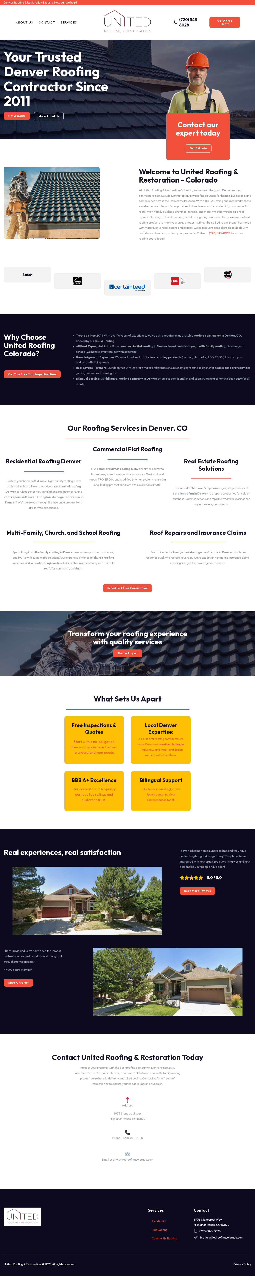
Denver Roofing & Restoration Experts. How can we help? (40, 2)
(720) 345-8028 (219, 233)
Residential (159, 1221)
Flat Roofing (159, 1230)
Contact (47, 22)
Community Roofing (164, 1238)
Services (69, 22)
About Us (24, 22)
